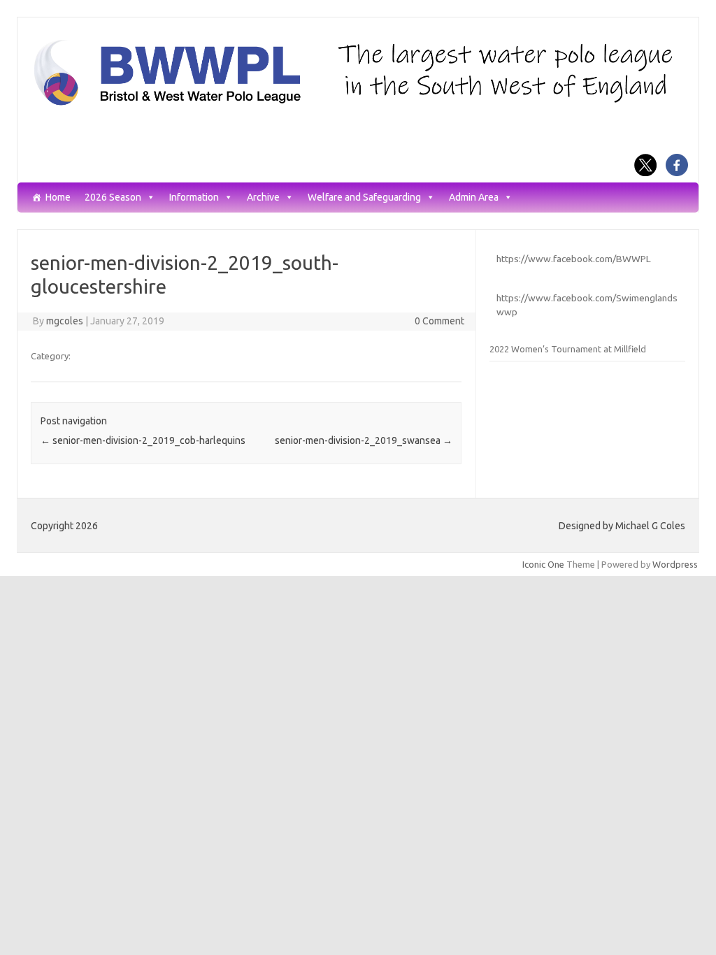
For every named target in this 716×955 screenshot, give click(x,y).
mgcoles (64, 320)
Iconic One (543, 564)
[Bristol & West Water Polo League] (358, 104)
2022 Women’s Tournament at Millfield (567, 349)
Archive (263, 197)
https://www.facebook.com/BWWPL (573, 258)
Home (58, 197)
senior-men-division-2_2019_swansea (363, 440)
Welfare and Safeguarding (364, 197)
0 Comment (439, 320)
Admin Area (474, 197)
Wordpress (675, 564)
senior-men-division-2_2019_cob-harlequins (143, 440)
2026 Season (113, 197)
